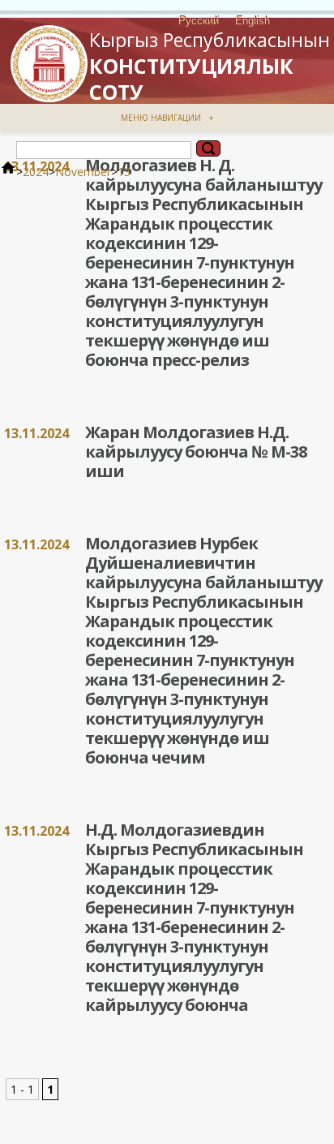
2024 (36, 171)
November (83, 171)
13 (124, 171)
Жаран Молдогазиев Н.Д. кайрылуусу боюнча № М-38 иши (195, 451)
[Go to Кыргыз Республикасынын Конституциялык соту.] (8, 171)
